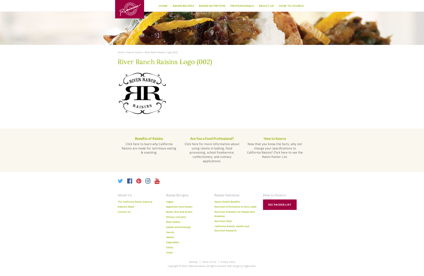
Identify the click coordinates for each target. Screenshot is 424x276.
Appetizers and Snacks (179, 206)
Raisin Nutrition (212, 5)
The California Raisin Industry (135, 201)
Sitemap (193, 261)
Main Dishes (173, 221)
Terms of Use (209, 261)
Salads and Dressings (178, 227)
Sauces (170, 232)
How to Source (291, 5)
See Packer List (280, 204)
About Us (266, 5)
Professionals (242, 5)
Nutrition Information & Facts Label (235, 206)
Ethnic (169, 247)
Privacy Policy (228, 261)
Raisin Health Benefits (227, 201)
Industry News (126, 206)
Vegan (169, 201)
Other (169, 252)
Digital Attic (250, 266)
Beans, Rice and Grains (179, 211)
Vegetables (172, 242)
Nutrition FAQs (223, 221)
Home (163, 5)
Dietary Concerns (176, 217)
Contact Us (124, 211)
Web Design (233, 266)
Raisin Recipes (183, 5)
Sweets (170, 237)
